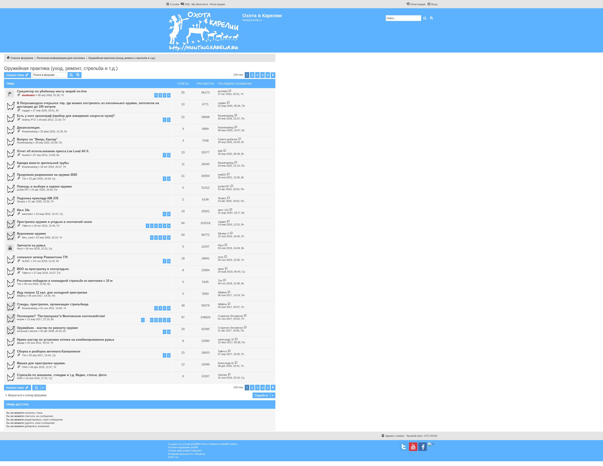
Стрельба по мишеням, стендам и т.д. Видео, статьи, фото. (62, 375)
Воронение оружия (31, 233)
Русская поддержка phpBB (183, 447)
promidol (223, 91)
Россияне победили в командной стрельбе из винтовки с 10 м (65, 280)
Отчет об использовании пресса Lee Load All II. (53, 151)
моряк (20, 319)
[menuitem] (185, 4)
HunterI (26, 155)
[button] (273, 75)
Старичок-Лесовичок (230, 316)
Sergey (21, 201)
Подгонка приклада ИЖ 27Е (38, 198)
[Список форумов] (204, 30)
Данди (20, 342)
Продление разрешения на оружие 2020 (47, 174)
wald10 (222, 174)
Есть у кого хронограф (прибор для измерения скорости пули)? (66, 116)
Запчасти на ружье (31, 245)
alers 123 (223, 209)
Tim (24, 178)
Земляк (222, 374)
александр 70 (226, 339)
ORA (25, 367)
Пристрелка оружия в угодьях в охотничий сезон (54, 222)
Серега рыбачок (227, 139)
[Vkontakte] (403, 446)
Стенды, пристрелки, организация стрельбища (52, 304)
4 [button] (262, 75)
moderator (28, 95)
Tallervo (26, 225)
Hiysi (20, 248)
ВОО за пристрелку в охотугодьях (43, 269)
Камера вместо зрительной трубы (43, 163)
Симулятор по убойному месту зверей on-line (52, 91)
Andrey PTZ (29, 119)
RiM (220, 151)
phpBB (195, 444)
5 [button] (268, 75)
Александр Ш (226, 363)
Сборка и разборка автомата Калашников (48, 351)
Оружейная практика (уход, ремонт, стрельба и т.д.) (61, 68)
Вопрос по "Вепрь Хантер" (37, 139)
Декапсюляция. (29, 127)
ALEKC (26, 261)
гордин (26, 110)
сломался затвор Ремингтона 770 (42, 257)
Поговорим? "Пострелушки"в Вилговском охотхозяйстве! (61, 316)
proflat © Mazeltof (192, 450)
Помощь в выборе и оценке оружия (44, 186)
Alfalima (21, 295)
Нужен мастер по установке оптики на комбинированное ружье (65, 339)
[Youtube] (413, 446)
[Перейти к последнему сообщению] (230, 91)
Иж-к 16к (23, 210)
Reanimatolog (225, 115)
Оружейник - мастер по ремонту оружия (47, 328)
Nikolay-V (223, 233)
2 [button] (252, 75)
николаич (27, 214)
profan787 (23, 189)
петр (220, 257)
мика (221, 268)
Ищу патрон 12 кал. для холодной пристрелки (52, 292)
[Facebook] (422, 446)
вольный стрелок (27, 331)
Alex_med (27, 237)
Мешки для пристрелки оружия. (41, 363)
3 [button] (257, 75)
